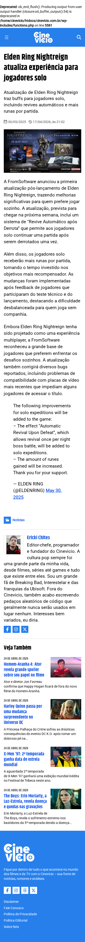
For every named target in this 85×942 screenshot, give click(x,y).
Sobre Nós (11, 927)
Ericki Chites (38, 538)
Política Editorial (15, 920)
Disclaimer (11, 902)
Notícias (19, 520)
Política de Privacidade (20, 914)
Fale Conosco (14, 908)
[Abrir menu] (6, 37)
